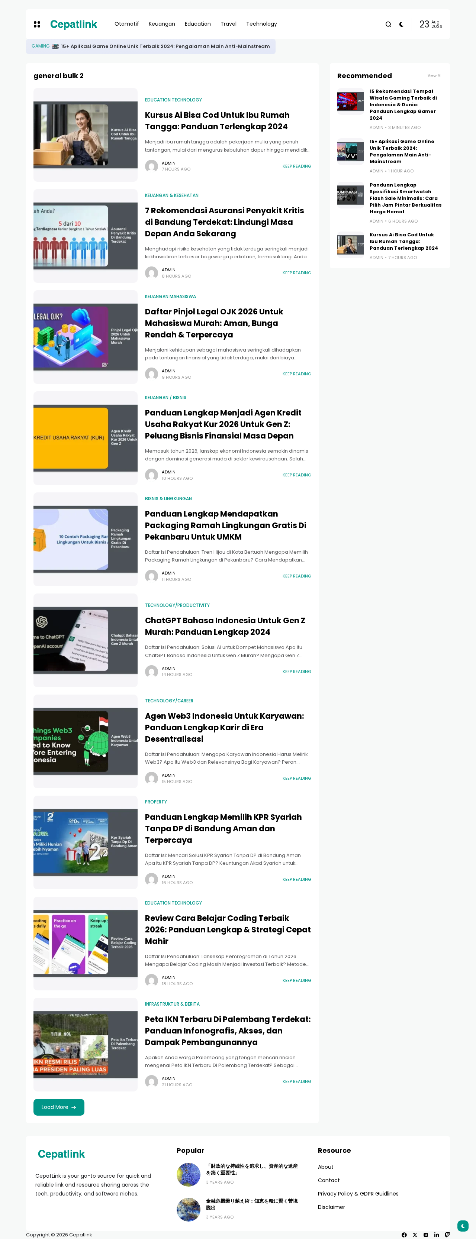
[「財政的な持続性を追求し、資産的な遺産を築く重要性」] (188, 1175)
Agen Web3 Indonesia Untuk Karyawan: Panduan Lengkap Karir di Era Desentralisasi (224, 727)
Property (156, 802)
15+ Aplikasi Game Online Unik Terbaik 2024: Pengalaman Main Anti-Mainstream (402, 151)
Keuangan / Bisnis (165, 398)
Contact (329, 1180)
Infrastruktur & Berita (172, 1004)
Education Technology (173, 100)
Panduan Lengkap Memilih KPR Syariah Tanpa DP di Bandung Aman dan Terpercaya (223, 828)
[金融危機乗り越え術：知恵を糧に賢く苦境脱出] (188, 1210)
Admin (169, 163)
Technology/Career (169, 701)
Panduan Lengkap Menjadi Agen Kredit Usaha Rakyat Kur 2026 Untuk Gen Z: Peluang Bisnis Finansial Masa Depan (223, 424)
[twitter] (415, 1235)
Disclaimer (331, 1207)
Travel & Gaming (51, 46)
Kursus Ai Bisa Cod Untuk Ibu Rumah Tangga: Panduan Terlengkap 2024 (217, 121)
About (326, 1167)
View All (435, 75)
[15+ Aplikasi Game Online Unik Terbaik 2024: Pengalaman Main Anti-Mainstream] (350, 151)
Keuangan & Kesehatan (172, 195)
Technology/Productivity (177, 605)
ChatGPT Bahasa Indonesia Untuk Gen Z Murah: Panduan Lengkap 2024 (225, 626)
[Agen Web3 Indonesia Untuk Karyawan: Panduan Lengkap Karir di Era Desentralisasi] (85, 741)
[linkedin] (436, 1235)
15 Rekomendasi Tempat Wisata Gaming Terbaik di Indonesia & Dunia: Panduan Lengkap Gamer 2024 (215, 46)
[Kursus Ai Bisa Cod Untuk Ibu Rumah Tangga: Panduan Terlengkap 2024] (85, 135)
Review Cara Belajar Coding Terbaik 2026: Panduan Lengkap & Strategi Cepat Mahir (228, 930)
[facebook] (404, 1235)
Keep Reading (297, 166)
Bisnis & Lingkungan (168, 499)
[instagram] (425, 1235)
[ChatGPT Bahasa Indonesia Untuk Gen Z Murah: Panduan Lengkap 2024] (85, 640)
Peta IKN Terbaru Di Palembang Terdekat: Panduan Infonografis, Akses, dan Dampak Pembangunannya (228, 1031)
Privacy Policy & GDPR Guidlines (358, 1193)
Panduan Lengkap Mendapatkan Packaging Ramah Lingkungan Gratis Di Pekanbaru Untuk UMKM (225, 525)
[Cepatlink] (74, 24)
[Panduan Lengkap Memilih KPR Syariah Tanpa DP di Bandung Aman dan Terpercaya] (85, 842)
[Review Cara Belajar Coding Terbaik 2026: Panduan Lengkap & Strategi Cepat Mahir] (85, 943)
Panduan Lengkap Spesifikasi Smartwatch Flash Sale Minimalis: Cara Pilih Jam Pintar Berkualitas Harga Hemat (406, 198)
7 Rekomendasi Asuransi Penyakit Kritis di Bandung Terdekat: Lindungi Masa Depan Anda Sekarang (224, 222)
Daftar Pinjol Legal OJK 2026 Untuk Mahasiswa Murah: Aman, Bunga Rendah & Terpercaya (214, 323)
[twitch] (447, 1235)
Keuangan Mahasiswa (170, 297)
